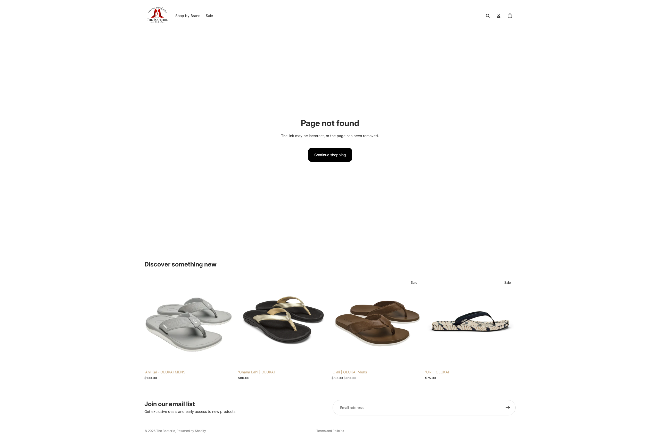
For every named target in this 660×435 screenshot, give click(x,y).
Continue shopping (330, 155)
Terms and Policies (330, 431)
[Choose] (227, 359)
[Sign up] (507, 407)
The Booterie (165, 431)
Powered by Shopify (191, 431)
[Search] (487, 15)
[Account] (498, 15)
